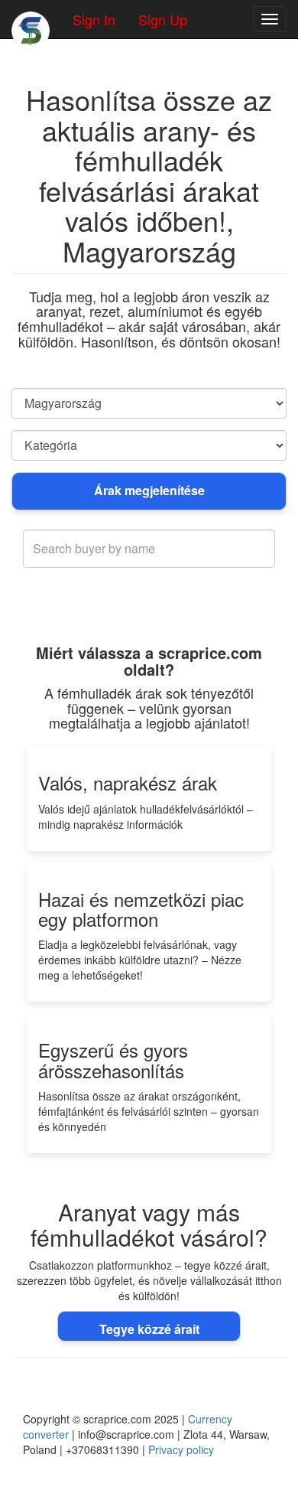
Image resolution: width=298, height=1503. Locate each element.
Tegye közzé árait (149, 1329)
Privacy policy (181, 1449)
